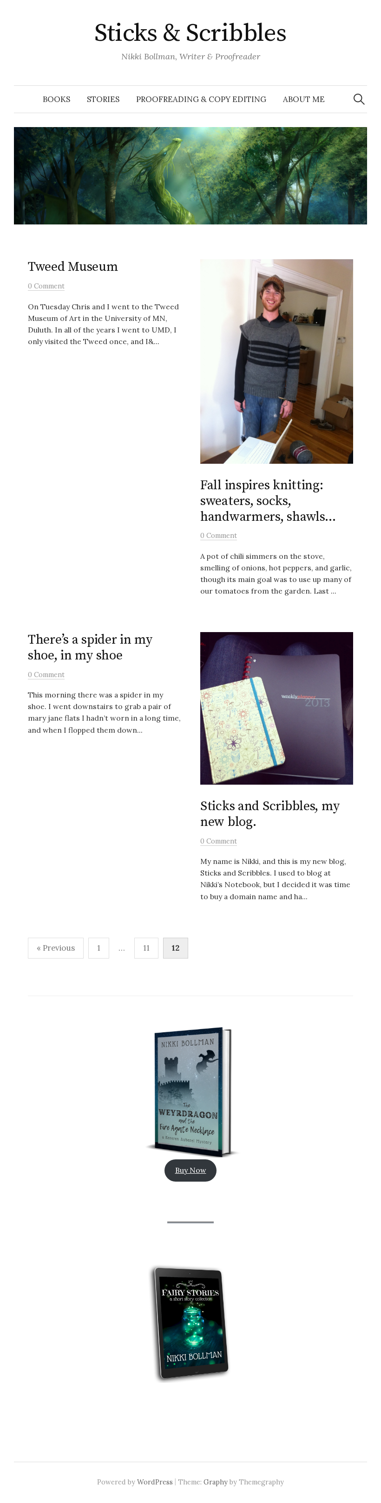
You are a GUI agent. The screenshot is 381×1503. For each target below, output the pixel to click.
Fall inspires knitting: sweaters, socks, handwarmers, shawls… (267, 500)
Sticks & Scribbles (190, 33)
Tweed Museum (73, 267)
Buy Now (190, 1170)
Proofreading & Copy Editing (201, 99)
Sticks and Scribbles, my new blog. (269, 814)
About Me (304, 99)
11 (146, 948)
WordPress (155, 1481)
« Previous (56, 948)
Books (56, 99)
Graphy (216, 1481)
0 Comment (46, 285)
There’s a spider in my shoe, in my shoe (90, 648)
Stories (103, 99)
